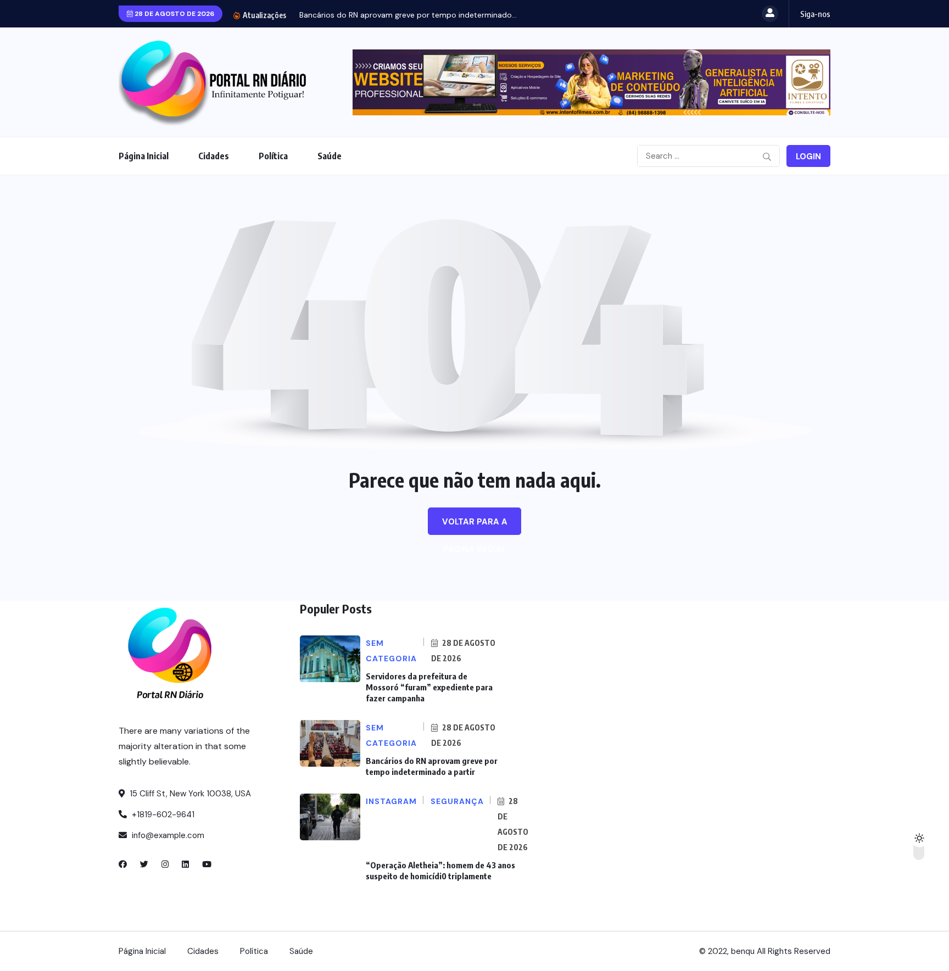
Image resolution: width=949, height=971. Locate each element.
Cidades (213, 155)
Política (273, 155)
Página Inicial (144, 155)
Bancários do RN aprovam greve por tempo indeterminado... (408, 15)
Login (808, 156)
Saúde (329, 155)
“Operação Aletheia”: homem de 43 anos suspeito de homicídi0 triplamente (440, 870)
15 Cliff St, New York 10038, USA (189, 793)
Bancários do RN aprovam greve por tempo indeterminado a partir (432, 766)
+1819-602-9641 (162, 814)
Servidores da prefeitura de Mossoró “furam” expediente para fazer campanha (429, 687)
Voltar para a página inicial (474, 525)
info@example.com (167, 835)
